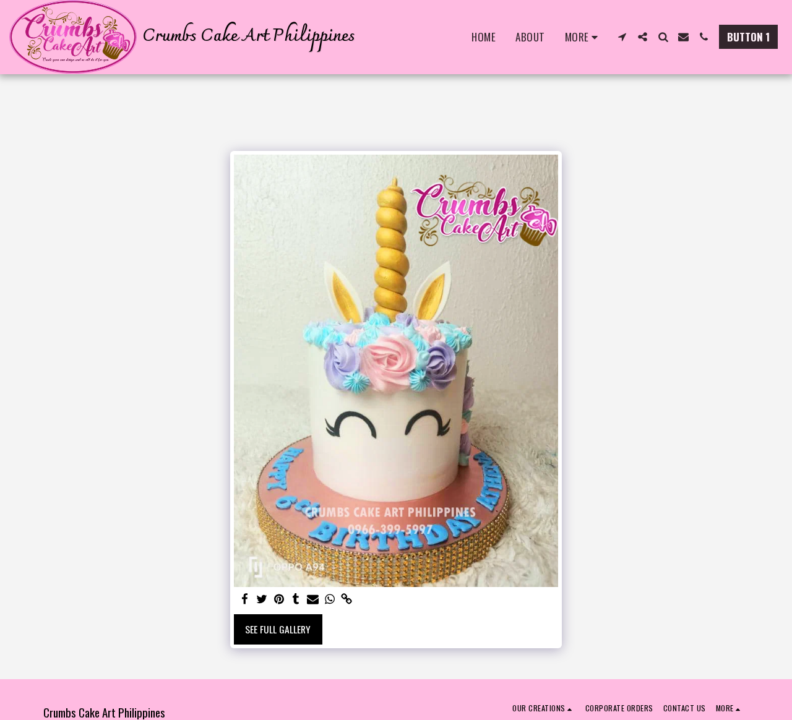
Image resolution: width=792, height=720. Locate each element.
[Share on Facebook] (245, 599)
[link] (347, 599)
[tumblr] (296, 599)
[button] (622, 37)
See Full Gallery (278, 629)
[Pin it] (279, 599)
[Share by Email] (313, 599)
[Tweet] (262, 599)
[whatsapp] (330, 599)
